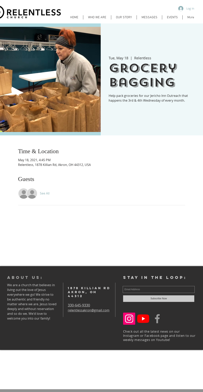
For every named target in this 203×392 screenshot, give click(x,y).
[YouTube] (143, 319)
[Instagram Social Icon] (129, 319)
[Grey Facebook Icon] (157, 319)
